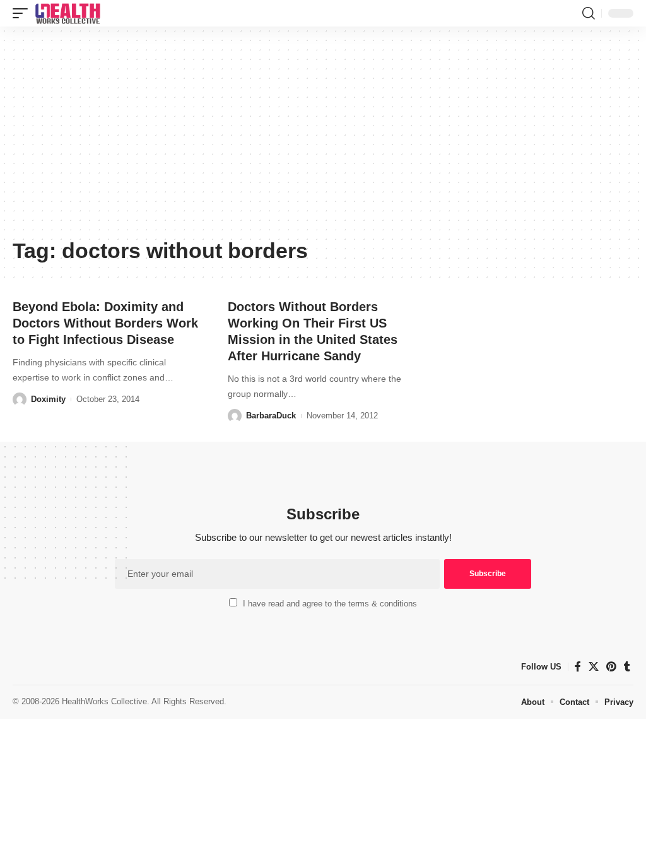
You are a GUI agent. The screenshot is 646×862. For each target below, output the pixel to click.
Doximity (48, 399)
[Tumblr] (627, 666)
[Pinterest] (611, 666)
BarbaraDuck (271, 415)
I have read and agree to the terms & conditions (330, 603)
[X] (593, 666)
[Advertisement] (323, 137)
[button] (23, 13)
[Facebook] (578, 666)
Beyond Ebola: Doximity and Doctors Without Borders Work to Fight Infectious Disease (105, 323)
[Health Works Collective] (67, 13)
